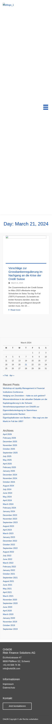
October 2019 (9, 625)
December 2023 (10, 515)
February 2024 (9, 508)
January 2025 (9, 471)
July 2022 (7, 555)
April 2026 (7, 434)
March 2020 (8, 614)
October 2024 (9, 482)
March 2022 (8, 563)
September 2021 (10, 577)
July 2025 (7, 456)
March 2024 (8, 504)
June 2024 (7, 493)
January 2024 (9, 511)
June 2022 (7, 559)
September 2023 (10, 522)
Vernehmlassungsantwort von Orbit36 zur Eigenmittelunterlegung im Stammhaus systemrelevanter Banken (21, 410)
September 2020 (10, 603)
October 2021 (9, 574)
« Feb (5, 375)
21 (26, 365)
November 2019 (10, 622)
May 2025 (7, 460)
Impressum (8, 684)
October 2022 (9, 544)
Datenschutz (9, 687)
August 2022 (8, 552)
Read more (15, 310)
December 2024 (10, 475)
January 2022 (9, 570)
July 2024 (7, 489)
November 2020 (10, 599)
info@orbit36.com (11, 668)
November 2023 (10, 519)
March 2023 (8, 533)
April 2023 (7, 530)
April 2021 (7, 592)
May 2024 (7, 497)
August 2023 (8, 526)
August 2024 (8, 486)
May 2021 (7, 588)
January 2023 (9, 537)
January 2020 (9, 618)
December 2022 (10, 541)
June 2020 (7, 607)
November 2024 (10, 478)
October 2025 (9, 449)
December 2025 (10, 441)
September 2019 (10, 629)
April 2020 (7, 611)
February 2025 (9, 467)
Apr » (12, 375)
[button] (17, 706)
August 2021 (8, 581)
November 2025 (10, 445)
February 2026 (9, 438)
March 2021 (8, 596)
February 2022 (9, 566)
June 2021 (7, 585)
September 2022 (10, 548)
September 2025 (10, 453)
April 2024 (7, 500)
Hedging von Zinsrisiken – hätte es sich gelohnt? (24, 395)
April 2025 (7, 464)
